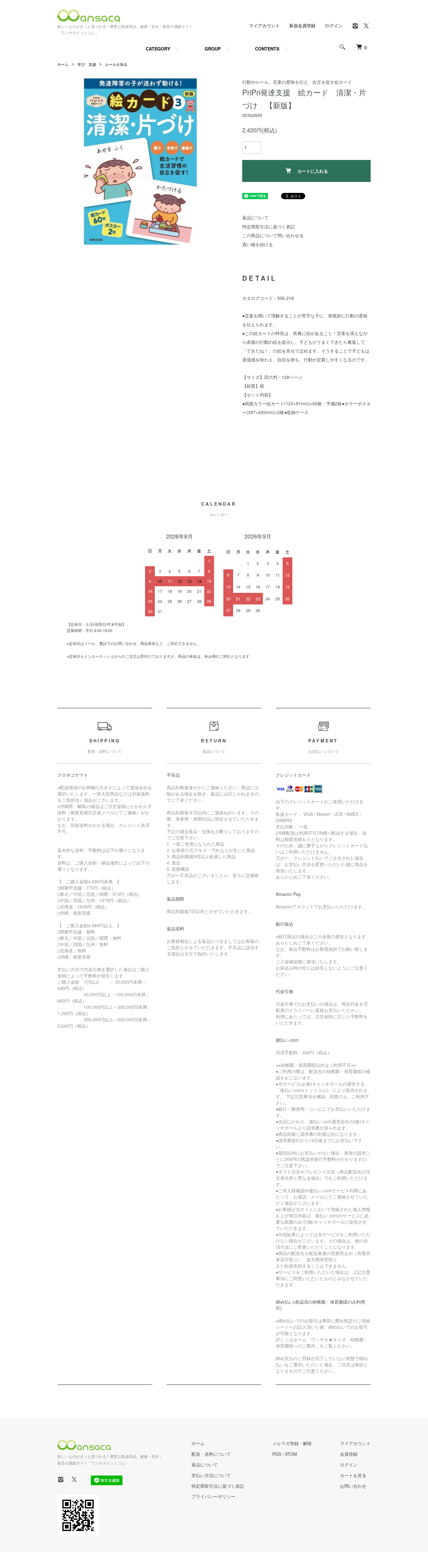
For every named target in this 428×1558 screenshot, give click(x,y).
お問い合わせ (353, 1486)
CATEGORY (158, 48)
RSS (276, 1454)
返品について (255, 217)
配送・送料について (211, 1454)
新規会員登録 (302, 25)
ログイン (333, 25)
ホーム (63, 64)
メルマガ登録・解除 (292, 1443)
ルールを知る (116, 64)
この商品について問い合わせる (273, 235)
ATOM (291, 1454)
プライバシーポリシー (213, 1496)
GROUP (213, 48)
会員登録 (349, 1454)
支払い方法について (211, 1475)
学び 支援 (86, 64)
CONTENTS (267, 48)
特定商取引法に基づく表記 (268, 226)
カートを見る (353, 1475)
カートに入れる (312, 171)
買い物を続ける (257, 244)
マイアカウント (264, 25)
